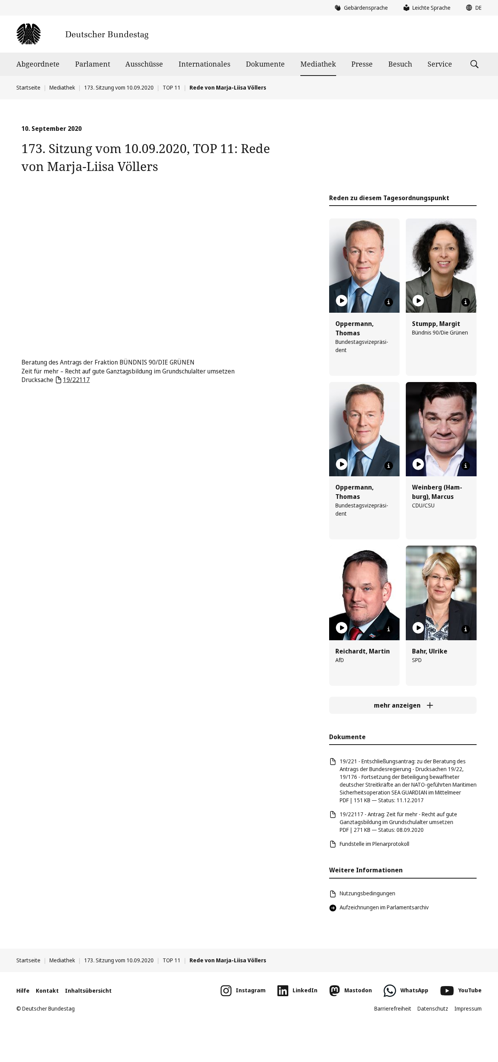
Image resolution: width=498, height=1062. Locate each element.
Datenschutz (432, 1008)
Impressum (468, 1008)
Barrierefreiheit (392, 1008)
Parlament (92, 64)
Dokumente (265, 64)
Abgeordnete (38, 64)
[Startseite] (82, 34)
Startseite (28, 87)
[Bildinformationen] (388, 302)
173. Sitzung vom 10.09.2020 (119, 87)
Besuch (400, 64)
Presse (362, 64)
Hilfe (23, 990)
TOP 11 (172, 87)
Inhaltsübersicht (88, 990)
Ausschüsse (144, 64)
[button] (472, 8)
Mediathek (318, 64)
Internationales (204, 64)
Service (440, 64)
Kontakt (47, 990)
